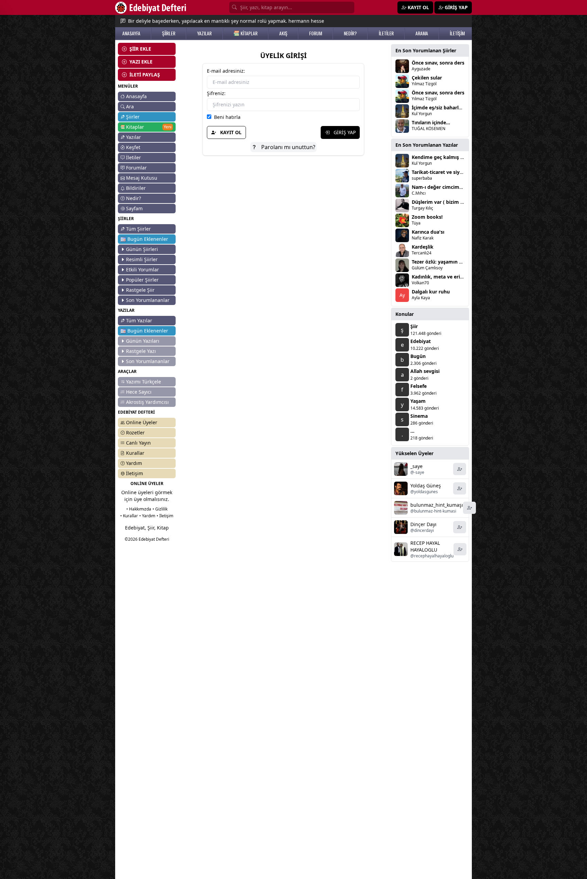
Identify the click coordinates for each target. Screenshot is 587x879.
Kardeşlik (422, 247)
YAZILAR (204, 33)
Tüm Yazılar (139, 320)
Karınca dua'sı (428, 232)
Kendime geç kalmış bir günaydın (451, 157)
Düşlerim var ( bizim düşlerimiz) (449, 202)
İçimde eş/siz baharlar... (439, 107)
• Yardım (147, 516)
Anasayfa (136, 96)
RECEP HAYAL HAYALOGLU (425, 546)
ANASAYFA (131, 33)
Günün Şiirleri (142, 249)
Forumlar (136, 167)
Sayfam (134, 208)
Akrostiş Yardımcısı (147, 402)
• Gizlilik (160, 509)
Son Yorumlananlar (148, 300)
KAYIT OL (230, 132)
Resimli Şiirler (142, 259)
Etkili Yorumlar (142, 269)
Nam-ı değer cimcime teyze (444, 187)
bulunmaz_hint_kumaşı (436, 505)
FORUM (315, 33)
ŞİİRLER (168, 33)
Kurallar (135, 453)
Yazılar (133, 137)
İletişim (134, 473)
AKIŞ (283, 33)
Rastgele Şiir (140, 290)
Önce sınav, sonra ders (438, 62)
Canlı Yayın (138, 443)
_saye (416, 466)
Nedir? (133, 198)
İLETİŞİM (457, 33)
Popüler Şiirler (142, 279)
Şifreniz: (216, 93)
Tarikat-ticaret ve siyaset (440, 172)
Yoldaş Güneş (425, 485)
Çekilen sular (427, 77)
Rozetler (135, 432)
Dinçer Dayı (423, 524)
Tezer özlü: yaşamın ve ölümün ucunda (457, 261)
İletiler (133, 157)
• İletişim (165, 516)
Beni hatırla (226, 117)
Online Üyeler (141, 422)
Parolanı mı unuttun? (287, 147)
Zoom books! (427, 217)
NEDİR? (350, 33)
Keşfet (133, 147)
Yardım (134, 463)
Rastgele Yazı (141, 351)
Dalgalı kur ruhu (431, 291)
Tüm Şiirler (138, 229)
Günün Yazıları (142, 341)
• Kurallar (129, 516)
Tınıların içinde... (431, 122)
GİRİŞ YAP (344, 132)
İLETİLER (386, 33)
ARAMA (421, 33)
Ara (130, 106)
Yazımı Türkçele (143, 381)
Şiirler (133, 116)
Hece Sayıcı (139, 392)
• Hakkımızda (138, 509)
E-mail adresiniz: (226, 71)
